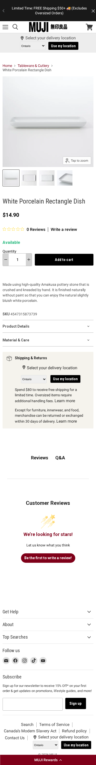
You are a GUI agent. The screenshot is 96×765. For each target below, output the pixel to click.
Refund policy (74, 730)
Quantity (9, 251)
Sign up (75, 703)
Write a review (64, 229)
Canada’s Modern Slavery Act (30, 730)
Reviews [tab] (39, 457)
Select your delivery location (50, 38)
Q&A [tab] (60, 457)
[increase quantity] (29, 260)
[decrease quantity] (6, 260)
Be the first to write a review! (48, 558)
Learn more (65, 400)
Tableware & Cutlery (33, 66)
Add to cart (64, 259)
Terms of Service (54, 724)
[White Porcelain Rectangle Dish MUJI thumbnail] (11, 178)
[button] (48, 760)
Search (27, 724)
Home (7, 66)
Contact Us (15, 737)
